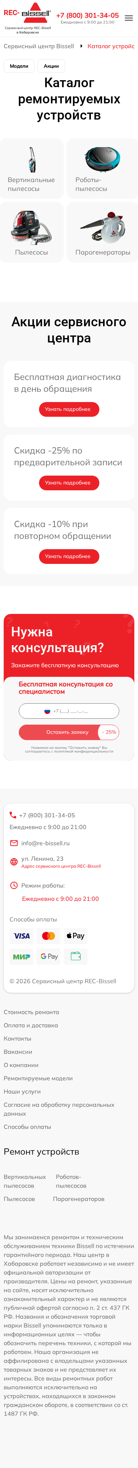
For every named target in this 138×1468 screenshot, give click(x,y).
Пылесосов (19, 1198)
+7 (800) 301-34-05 (87, 15)
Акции (51, 66)
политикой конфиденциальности (83, 751)
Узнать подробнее (68, 409)
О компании (21, 1065)
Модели (19, 66)
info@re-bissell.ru (45, 843)
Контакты (17, 1038)
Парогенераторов (79, 1198)
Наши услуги (22, 1091)
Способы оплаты (27, 1126)
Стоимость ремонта (31, 1012)
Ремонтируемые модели (38, 1078)
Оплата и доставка (31, 1025)
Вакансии (18, 1051)
